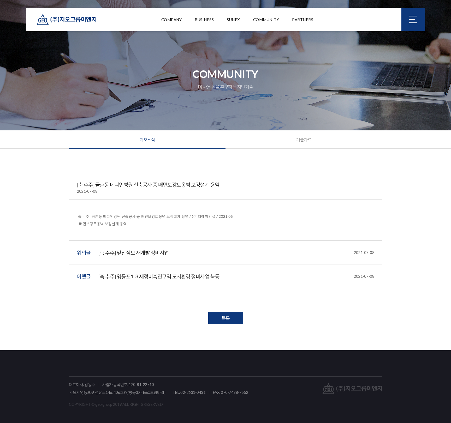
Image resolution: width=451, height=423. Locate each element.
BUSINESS (204, 19)
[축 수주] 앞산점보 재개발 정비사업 (236, 252)
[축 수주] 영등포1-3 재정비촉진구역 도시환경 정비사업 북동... (236, 276)
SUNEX (233, 19)
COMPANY (171, 19)
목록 (226, 318)
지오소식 (147, 139)
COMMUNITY (266, 19)
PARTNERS (302, 19)
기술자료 (303, 139)
